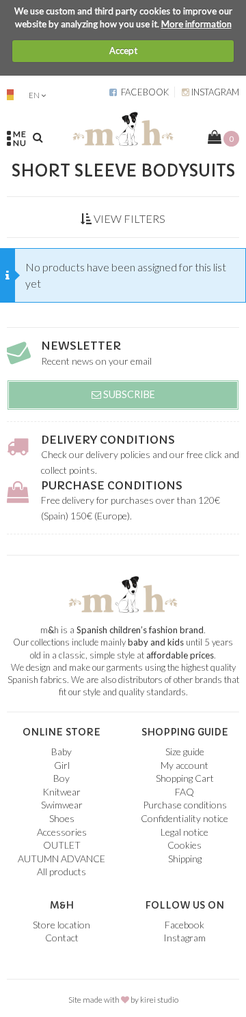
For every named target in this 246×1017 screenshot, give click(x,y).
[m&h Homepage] (123, 127)
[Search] (37, 137)
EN (34, 95)
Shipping (185, 858)
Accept (123, 50)
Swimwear (62, 804)
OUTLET (62, 845)
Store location (61, 924)
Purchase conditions (111, 485)
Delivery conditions (108, 439)
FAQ (184, 792)
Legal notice (184, 832)
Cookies (184, 845)
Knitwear (61, 792)
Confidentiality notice (184, 818)
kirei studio (159, 1000)
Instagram (214, 92)
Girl (62, 765)
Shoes (61, 818)
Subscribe (128, 394)
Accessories (62, 832)
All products (61, 871)
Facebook (143, 92)
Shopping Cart (185, 778)
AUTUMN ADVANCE (61, 858)
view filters (128, 218)
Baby (61, 751)
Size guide (184, 751)
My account (184, 765)
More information (196, 23)
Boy (61, 778)
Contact (62, 937)
